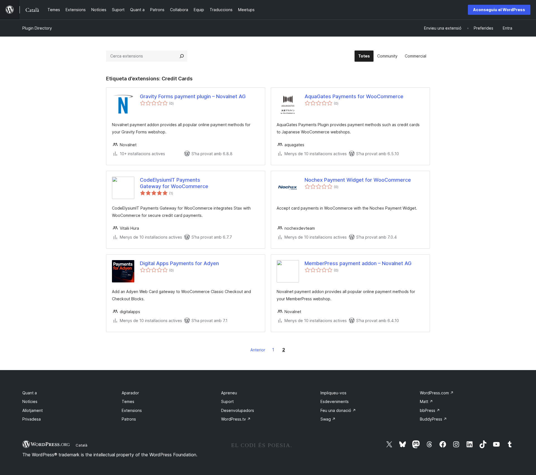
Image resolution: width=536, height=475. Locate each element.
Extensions (132, 410)
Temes (128, 401)
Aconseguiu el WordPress (499, 9)
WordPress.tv (236, 419)
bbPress (430, 410)
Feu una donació (338, 410)
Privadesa (31, 419)
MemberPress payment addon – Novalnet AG (358, 263)
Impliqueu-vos (333, 392)
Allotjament (32, 410)
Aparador (130, 392)
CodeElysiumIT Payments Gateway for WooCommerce (174, 183)
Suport (227, 401)
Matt (426, 401)
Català (81, 445)
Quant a (29, 392)
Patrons (129, 419)
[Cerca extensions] (181, 56)
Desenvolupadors (237, 410)
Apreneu (229, 392)
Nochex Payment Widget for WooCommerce (358, 180)
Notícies (29, 401)
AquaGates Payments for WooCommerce (354, 96)
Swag (328, 419)
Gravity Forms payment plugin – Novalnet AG (193, 96)
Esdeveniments (334, 401)
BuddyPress (433, 419)
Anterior (257, 349)
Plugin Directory (37, 28)
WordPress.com (437, 392)
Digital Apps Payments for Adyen (179, 263)
